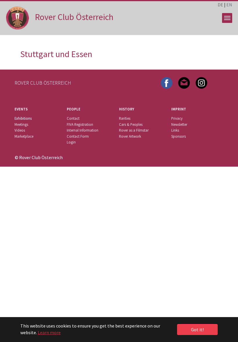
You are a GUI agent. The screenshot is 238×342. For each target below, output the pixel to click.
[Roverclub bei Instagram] (201, 82)
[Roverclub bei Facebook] (166, 82)
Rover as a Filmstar (134, 130)
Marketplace (24, 136)
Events (21, 109)
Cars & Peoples (131, 124)
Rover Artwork (130, 136)
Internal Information (82, 130)
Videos (20, 130)
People (73, 109)
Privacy (177, 118)
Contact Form (78, 136)
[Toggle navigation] (227, 18)
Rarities (124, 118)
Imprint (178, 109)
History (126, 109)
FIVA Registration (80, 124)
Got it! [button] (197, 329)
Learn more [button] (49, 332)
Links (175, 130)
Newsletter (179, 124)
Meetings (21, 124)
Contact (73, 118)
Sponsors (178, 136)
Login (71, 142)
